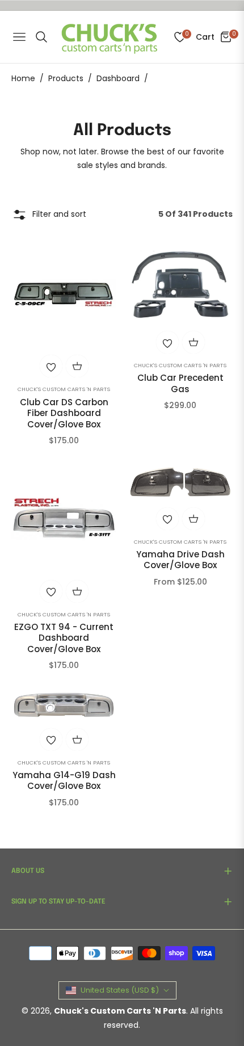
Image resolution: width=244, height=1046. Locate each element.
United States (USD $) (120, 990)
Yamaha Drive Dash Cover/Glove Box (180, 560)
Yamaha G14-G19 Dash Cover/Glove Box (64, 781)
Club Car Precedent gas (180, 383)
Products (65, 78)
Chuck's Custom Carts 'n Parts (64, 389)
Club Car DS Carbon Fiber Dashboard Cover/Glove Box (64, 413)
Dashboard (118, 78)
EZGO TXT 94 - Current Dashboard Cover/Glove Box (63, 638)
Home (23, 78)
